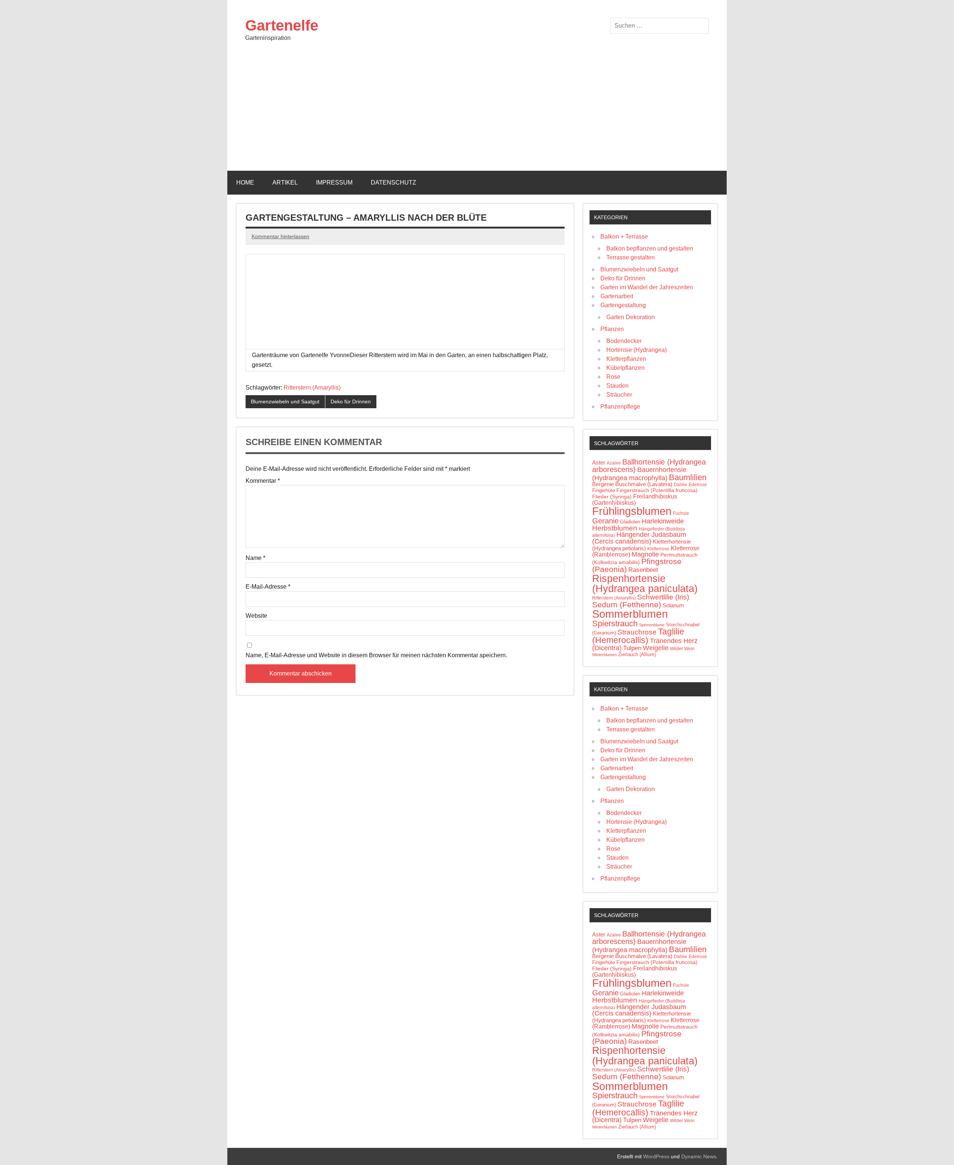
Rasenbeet (643, 569)
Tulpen (632, 648)
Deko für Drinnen (351, 401)
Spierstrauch (615, 623)
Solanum (673, 605)
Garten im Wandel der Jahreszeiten (646, 287)
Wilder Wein (682, 648)
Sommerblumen (630, 614)
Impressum (334, 182)
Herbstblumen (614, 528)
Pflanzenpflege (620, 406)
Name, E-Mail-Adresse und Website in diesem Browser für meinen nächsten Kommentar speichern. (376, 655)
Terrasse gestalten (630, 257)
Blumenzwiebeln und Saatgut (285, 401)
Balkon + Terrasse (624, 236)
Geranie (605, 521)
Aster (598, 462)
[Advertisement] (477, 115)
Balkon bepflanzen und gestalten (649, 248)
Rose (613, 377)
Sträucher (619, 394)
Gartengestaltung (623, 305)
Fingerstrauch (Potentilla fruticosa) (657, 490)
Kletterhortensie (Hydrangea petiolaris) (641, 545)
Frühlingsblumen (632, 511)
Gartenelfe (281, 25)
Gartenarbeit (616, 296)
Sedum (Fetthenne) (626, 604)
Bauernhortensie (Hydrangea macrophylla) (639, 473)
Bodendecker (624, 341)
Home (245, 182)
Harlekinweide (663, 521)
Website (256, 616)
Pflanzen (612, 329)
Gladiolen (630, 522)
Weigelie (656, 648)
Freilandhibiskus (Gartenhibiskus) (634, 499)
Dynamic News (698, 1156)
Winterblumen (604, 654)
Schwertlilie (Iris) (663, 597)
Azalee (614, 463)
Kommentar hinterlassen (280, 236)
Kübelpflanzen (625, 368)
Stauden (617, 385)
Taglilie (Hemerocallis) (638, 636)
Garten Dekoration (630, 317)
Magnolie (645, 554)
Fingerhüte (603, 490)
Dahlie (680, 484)
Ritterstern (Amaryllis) (312, 387)
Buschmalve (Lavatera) (643, 484)
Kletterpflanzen (626, 359)
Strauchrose (637, 632)
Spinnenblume (651, 625)
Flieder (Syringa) (612, 497)
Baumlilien (688, 477)
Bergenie (603, 484)
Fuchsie (681, 513)
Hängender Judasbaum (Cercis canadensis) (639, 538)
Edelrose (698, 484)
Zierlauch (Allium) (637, 654)
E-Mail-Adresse (268, 587)
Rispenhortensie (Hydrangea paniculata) (645, 583)
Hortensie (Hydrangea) (636, 350)
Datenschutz (393, 182)
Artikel (285, 182)
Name (255, 558)
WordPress (656, 1156)
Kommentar (263, 481)
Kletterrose (658, 549)
